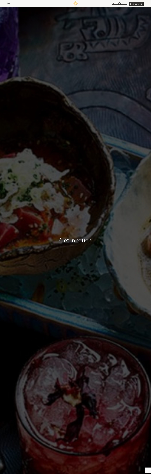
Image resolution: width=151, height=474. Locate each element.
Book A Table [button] (136, 4)
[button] (8, 3)
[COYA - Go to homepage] (75, 3)
